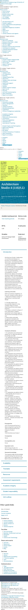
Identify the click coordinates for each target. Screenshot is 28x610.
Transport (5, 84)
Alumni (4, 140)
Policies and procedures (10, 573)
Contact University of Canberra (11, 132)
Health (5, 536)
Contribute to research (8, 48)
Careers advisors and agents (10, 33)
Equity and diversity (7, 127)
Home (2, 205)
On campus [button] (3, 68)
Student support (7, 23)
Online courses (6, 15)
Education (6, 534)
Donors (6, 525)
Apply (4, 29)
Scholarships (5, 26)
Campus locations (7, 106)
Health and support (7, 83)
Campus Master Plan (8, 77)
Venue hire (5, 78)
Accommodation (8, 561)
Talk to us (5, 32)
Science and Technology (10, 537)
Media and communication (9, 117)
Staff (3, 139)
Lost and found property (9, 92)
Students (5, 137)
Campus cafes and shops (9, 80)
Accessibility (4, 597)
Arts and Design (8, 531)
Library (4, 142)
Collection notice (13, 597)
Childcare (5, 81)
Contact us (5, 52)
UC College (5, 17)
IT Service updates (9, 558)
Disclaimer (17, 596)
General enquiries (8, 526)
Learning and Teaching (8, 123)
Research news (6, 51)
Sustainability (6, 115)
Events (5, 547)
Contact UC (4, 596)
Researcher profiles (9, 570)
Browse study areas (7, 14)
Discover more (4, 39)
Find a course (3, 9)
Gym (5, 559)
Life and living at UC (8, 21)
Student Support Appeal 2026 (10, 59)
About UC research (7, 40)
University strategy (7, 102)
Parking (4, 86)
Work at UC (5, 129)
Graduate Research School (9, 49)
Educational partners (8, 108)
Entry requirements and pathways (11, 24)
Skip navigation (4, 0)
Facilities (4, 75)
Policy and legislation (8, 120)
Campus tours (6, 72)
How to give (5, 62)
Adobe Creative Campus (9, 87)
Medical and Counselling (10, 556)
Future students (8, 520)
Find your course (10, 205)
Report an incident (7, 95)
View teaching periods (8, 218)
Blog (5, 548)
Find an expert (7, 545)
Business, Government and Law (12, 533)
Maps (3, 143)
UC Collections (6, 74)
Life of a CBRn (6, 45)
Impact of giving (6, 64)
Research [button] (2, 36)
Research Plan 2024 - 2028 (9, 42)
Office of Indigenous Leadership (11, 111)
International (6, 18)
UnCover (6, 542)
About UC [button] (2, 97)
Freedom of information (10, 572)
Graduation (5, 109)
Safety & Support (7, 145)
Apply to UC (4, 515)
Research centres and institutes (11, 46)
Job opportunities (9, 567)
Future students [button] (4, 6)
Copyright (11, 596)
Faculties (4, 105)
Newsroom (7, 544)
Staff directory (8, 569)
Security (4, 90)
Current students (6, 513)
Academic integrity (7, 114)
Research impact (7, 43)
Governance (5, 118)
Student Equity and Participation (11, 126)
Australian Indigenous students (11, 27)
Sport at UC (5, 89)
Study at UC (5, 12)
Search (2, 149)
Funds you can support (8, 61)
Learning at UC (6, 121)
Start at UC (5, 30)
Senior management (8, 103)
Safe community (6, 93)
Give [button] (1, 55)
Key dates (5, 130)
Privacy (22, 596)
